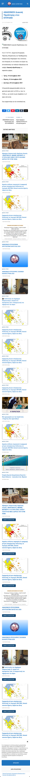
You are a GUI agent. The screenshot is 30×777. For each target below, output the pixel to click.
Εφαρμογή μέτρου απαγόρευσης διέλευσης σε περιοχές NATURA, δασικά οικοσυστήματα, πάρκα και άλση (14, 217)
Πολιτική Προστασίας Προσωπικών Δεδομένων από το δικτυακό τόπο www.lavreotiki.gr (13, 774)
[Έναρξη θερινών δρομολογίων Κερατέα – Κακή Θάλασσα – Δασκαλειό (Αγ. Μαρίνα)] (15, 462)
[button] (27, 741)
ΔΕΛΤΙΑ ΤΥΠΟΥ (25, 22)
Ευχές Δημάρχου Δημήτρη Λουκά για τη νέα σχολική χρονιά (21, 121)
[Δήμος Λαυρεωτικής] (15, 4)
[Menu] (3, 4)
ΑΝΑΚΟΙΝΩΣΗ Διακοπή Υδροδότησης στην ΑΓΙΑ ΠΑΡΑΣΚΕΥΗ (8, 121)
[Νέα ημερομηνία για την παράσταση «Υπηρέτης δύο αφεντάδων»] (15, 404)
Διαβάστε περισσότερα (8, 519)
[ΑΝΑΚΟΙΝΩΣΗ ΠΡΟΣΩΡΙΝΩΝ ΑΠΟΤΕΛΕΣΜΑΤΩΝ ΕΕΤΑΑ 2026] (15, 232)
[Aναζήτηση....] (27, 4)
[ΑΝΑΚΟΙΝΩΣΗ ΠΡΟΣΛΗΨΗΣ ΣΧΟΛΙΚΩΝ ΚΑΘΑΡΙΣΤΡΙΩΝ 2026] (15, 259)
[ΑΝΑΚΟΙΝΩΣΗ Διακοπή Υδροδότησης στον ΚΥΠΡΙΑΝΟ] (15, 41)
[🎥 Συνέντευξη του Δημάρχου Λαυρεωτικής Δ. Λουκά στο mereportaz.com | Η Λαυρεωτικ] (15, 286)
